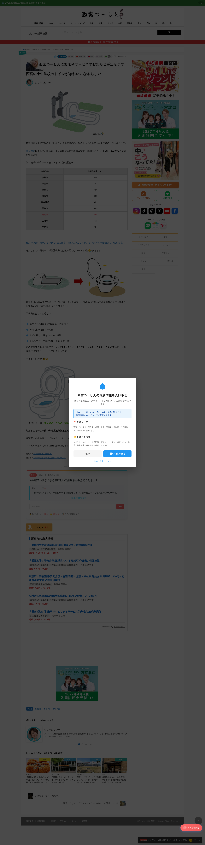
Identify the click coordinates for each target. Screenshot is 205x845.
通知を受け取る (117, 453)
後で (87, 453)
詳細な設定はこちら (102, 461)
